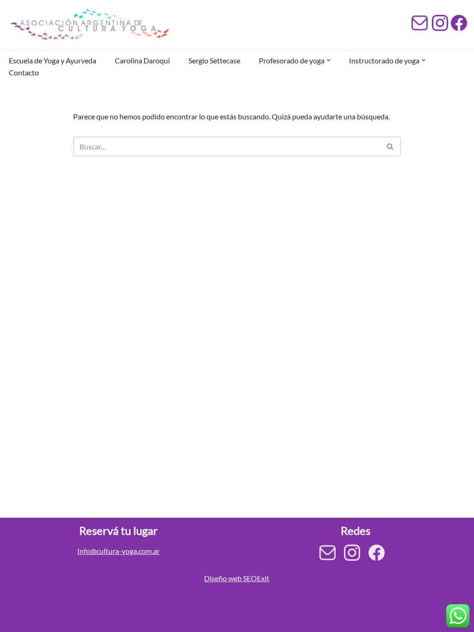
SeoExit (168, 620)
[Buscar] (390, 146)
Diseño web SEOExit (236, 578)
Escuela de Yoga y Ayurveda (52, 60)
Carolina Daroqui (142, 60)
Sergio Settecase (214, 60)
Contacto (24, 72)
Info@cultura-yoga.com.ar (118, 550)
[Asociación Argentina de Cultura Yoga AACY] (88, 24)
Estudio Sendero (72, 620)
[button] (329, 60)
